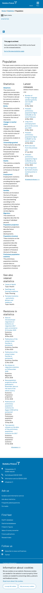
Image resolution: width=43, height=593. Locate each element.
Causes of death (10, 284)
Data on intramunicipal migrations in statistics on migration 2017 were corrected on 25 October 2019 (11, 324)
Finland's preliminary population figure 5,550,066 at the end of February (31, 113)
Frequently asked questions (11, 503)
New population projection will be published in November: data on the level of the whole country (11, 385)
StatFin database (7, 520)
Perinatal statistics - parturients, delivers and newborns (11, 299)
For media (5, 506)
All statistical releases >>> (32, 179)
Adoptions (6, 88)
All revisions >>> (15, 447)
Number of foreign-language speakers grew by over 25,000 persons (31, 100)
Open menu (8, 15)
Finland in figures (7, 527)
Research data (6, 537)
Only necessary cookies (27, 586)
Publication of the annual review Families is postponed (11, 342)
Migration (6, 213)
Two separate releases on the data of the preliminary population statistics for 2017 (12, 429)
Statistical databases (9, 523)
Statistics (10, 11)
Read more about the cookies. (13, 581)
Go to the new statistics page (14, 51)
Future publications (8, 534)
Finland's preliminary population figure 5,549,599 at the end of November (31, 159)
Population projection (11, 225)
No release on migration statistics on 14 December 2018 (12, 368)
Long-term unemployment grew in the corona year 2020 (31, 125)
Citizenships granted (10, 142)
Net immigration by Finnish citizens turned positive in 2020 (31, 171)
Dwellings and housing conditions (11, 290)
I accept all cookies (10, 586)
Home (4, 11)
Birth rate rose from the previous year (31, 148)
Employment (7, 174)
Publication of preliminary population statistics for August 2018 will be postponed (11, 407)
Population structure (10, 236)
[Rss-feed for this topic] (4, 32)
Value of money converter (10, 530)
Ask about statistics (8, 499)
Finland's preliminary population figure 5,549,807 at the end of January (31, 137)
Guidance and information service (13, 496)
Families (6, 190)
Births (5, 106)
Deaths (5, 161)
